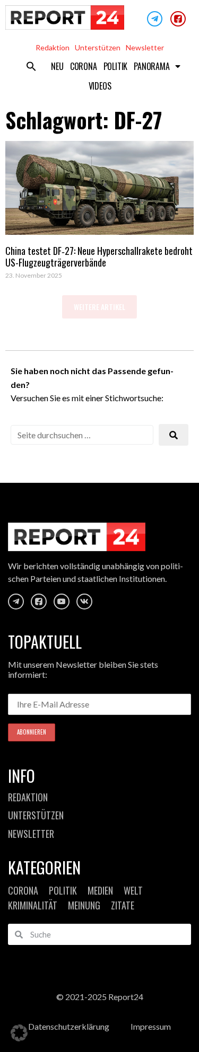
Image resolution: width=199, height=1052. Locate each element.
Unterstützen (97, 47)
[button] (31, 66)
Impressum (151, 1026)
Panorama (151, 66)
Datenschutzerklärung (68, 1026)
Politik (115, 66)
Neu (57, 66)
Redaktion (53, 47)
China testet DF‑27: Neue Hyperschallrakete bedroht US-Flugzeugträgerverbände (99, 256)
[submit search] (173, 435)
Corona (83, 66)
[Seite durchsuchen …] (82, 435)
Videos (100, 85)
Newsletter (145, 47)
